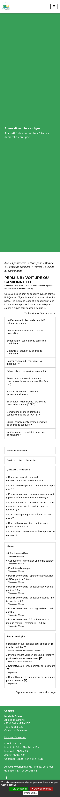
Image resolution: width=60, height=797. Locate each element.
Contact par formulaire (15, 730)
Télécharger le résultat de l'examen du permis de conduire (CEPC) (26, 403)
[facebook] (8, 777)
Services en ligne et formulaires (22, 460)
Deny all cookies (42, 788)
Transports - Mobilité (42, 263)
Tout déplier (48, 313)
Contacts (9, 711)
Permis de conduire (19, 266)
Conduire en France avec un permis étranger (31, 561)
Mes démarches (27, 133)
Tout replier (31, 313)
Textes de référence (16, 450)
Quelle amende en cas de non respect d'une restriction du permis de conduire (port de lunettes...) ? (30, 506)
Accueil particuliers (15, 263)
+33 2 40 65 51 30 (13, 727)
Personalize (30, 793)
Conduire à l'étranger (19, 568)
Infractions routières (18, 553)
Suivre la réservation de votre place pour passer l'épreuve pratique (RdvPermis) (27, 381)
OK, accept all (19, 788)
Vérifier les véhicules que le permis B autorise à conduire (26, 321)
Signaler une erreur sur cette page (36, 692)
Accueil (10, 133)
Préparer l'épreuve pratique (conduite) (26, 371)
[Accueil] (13, 6)
